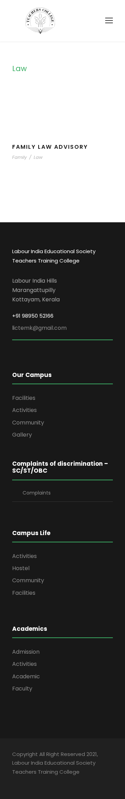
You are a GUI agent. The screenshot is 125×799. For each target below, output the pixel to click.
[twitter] (63, 781)
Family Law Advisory (50, 147)
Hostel (21, 568)
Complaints (37, 492)
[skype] (51, 781)
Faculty (22, 689)
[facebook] (14, 781)
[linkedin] (39, 781)
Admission (26, 652)
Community (28, 423)
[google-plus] (27, 781)
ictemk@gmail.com (40, 328)
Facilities (23, 398)
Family (19, 157)
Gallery (22, 435)
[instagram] (75, 781)
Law (38, 157)
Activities (24, 410)
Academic (26, 676)
